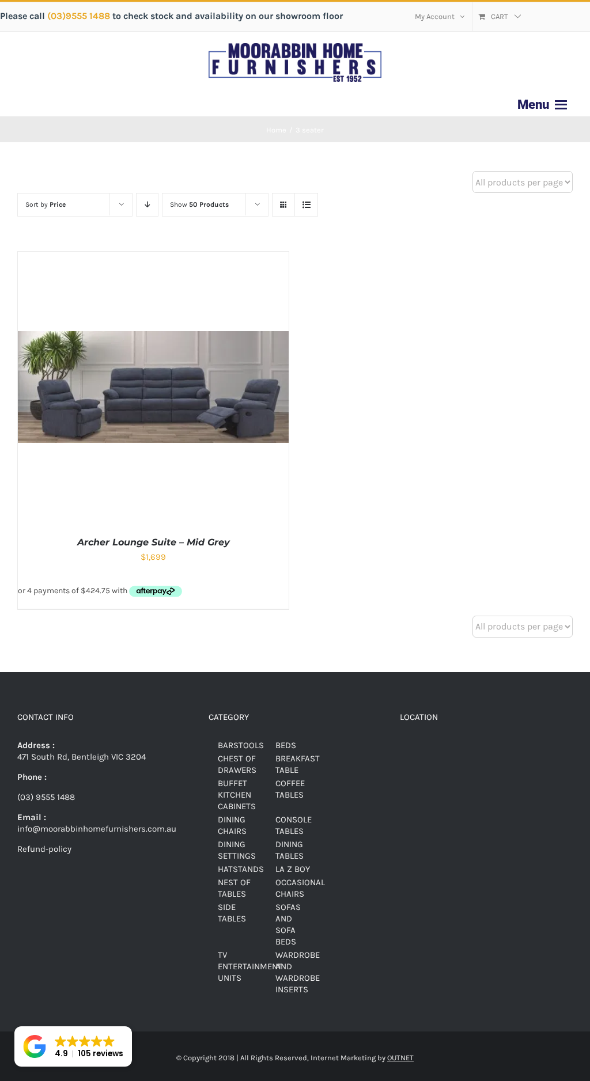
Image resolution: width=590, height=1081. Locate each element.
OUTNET (400, 1057)
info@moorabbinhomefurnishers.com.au (96, 829)
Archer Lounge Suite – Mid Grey (153, 542)
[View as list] (306, 205)
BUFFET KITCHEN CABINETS (237, 794)
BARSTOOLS (241, 745)
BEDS (285, 745)
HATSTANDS (241, 869)
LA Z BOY (292, 869)
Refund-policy (44, 849)
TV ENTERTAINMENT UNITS (250, 966)
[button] (73, 1046)
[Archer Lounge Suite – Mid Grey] (153, 257)
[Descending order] (147, 205)
